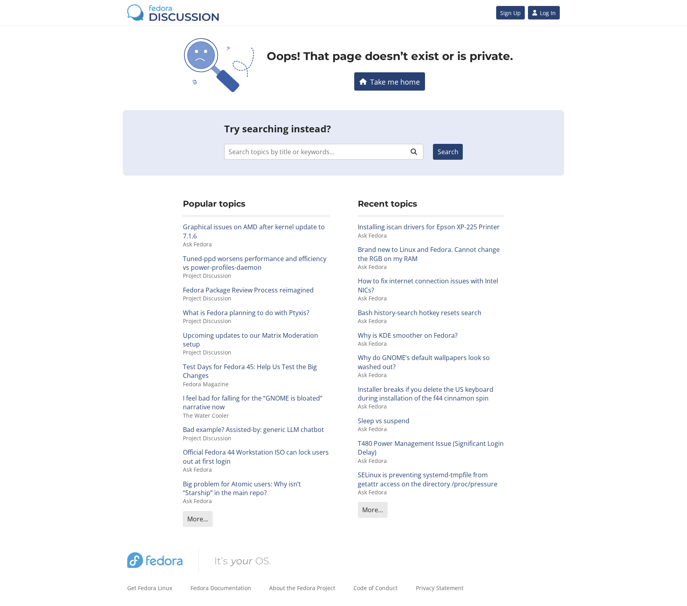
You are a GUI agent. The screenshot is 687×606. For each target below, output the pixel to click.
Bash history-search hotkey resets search (419, 312)
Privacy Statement (440, 588)
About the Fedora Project (302, 588)
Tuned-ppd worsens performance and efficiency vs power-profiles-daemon (254, 263)
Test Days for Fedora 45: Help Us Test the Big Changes (250, 371)
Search (448, 151)
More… (197, 519)
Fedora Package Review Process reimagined (248, 290)
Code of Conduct (375, 588)
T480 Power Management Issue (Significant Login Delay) (431, 448)
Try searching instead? (277, 128)
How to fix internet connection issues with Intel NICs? (428, 285)
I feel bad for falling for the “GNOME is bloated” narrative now (252, 402)
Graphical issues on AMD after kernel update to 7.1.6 (254, 231)
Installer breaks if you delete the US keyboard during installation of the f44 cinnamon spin (425, 394)
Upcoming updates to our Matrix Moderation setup (250, 339)
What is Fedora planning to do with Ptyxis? (246, 312)
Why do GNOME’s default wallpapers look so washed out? (424, 362)
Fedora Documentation (220, 588)
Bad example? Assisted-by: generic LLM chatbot (253, 429)
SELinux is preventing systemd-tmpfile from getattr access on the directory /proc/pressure (427, 479)
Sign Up (510, 13)
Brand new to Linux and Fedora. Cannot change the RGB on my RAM (429, 254)
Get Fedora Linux (149, 588)
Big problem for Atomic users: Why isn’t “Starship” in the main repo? (242, 488)
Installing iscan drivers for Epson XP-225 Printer (429, 227)
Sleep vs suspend (383, 420)
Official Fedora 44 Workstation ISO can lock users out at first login (256, 456)
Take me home (395, 82)
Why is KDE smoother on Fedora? (408, 335)
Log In (548, 13)
